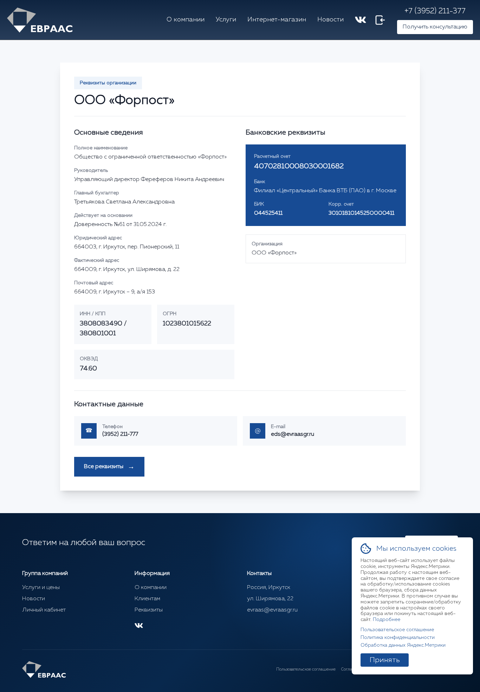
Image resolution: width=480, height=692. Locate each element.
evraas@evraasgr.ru (272, 610)
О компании (186, 20)
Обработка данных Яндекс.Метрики (403, 645)
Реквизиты (149, 610)
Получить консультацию (435, 27)
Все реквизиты (109, 466)
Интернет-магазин (276, 20)
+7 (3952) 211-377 (435, 11)
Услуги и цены (41, 587)
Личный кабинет (44, 610)
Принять (385, 660)
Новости (330, 20)
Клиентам (147, 599)
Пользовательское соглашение (306, 669)
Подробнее (386, 619)
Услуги (226, 20)
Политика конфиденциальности (398, 637)
